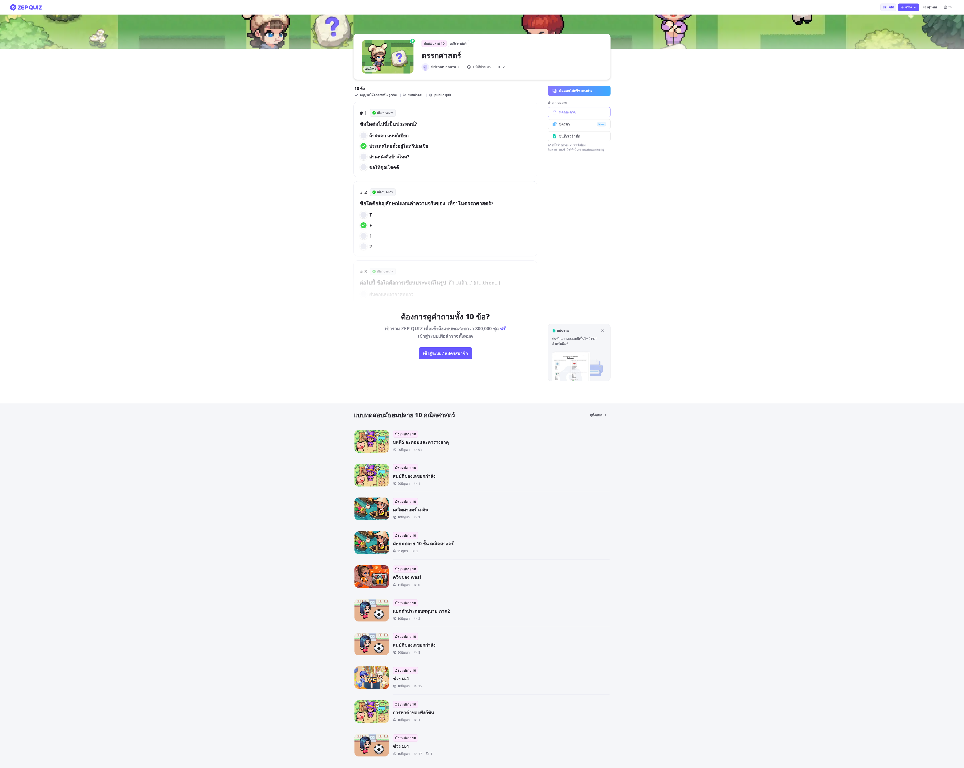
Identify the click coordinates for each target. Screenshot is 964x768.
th (950, 7)
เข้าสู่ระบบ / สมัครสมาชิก (445, 353)
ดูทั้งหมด (596, 415)
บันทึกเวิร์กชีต (569, 136)
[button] (579, 352)
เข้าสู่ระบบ (930, 7)
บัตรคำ (582, 124)
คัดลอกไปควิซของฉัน (575, 90)
